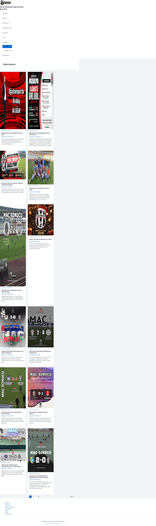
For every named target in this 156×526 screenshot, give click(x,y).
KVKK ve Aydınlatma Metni (48, 523)
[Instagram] (6, 9)
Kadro (3, 37)
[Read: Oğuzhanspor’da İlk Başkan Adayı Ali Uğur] (13, 128)
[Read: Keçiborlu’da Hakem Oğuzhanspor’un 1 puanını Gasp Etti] (13, 347)
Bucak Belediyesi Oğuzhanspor (12, 7)
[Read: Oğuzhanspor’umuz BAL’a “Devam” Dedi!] (41, 184)
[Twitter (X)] (2, 9)
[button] (6, 42)
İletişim (4, 42)
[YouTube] (4, 9)
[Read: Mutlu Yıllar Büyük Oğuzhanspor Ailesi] (41, 235)
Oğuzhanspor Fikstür (7, 28)
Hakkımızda (9, 50)
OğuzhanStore (5, 55)
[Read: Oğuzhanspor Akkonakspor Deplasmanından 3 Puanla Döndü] (13, 460)
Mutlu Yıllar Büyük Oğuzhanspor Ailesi (40, 239)
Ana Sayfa (4, 13)
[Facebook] (0, 9)
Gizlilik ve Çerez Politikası (57, 523)
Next (72, 496)
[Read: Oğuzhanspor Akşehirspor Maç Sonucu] (41, 408)
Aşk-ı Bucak (5, 32)
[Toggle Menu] (7, 46)
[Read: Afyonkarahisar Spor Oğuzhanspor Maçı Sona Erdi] (13, 408)
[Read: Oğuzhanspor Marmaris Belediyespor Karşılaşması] (41, 347)
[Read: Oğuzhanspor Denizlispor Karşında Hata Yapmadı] (13, 286)
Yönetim (4, 18)
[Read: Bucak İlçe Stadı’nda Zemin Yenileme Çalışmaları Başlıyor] (13, 179)
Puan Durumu (5, 23)
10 (38, 496)
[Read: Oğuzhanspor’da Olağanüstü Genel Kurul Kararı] (41, 128)
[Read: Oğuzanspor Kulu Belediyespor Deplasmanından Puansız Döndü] (41, 471)
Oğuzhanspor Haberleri (6, 130)
